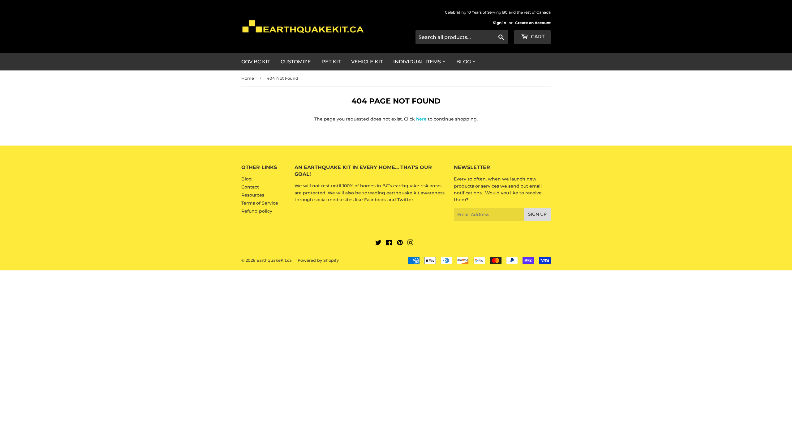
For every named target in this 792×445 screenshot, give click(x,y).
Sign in (499, 22)
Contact (250, 187)
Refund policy (256, 211)
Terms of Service (259, 203)
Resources (252, 195)
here (421, 119)
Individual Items (417, 62)
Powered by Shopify (318, 260)
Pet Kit (331, 62)
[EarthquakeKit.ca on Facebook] (389, 243)
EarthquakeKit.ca (274, 260)
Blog (464, 62)
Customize (296, 62)
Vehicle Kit (367, 62)
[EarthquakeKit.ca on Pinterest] (400, 243)
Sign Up (537, 214)
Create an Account (533, 22)
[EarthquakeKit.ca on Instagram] (410, 243)
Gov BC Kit (255, 62)
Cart (537, 37)
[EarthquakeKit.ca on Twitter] (378, 243)
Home (247, 78)
